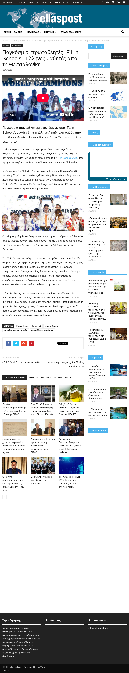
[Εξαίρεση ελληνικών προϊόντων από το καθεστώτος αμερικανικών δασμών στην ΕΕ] (118, 308)
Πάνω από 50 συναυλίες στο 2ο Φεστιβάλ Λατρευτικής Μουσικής (95, 201)
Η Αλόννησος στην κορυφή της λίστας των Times (97, 412)
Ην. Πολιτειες (17, 45)
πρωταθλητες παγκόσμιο (42, 330)
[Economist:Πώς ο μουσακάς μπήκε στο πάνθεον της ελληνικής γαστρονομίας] (118, 285)
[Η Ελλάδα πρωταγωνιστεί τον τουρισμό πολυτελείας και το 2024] (118, 370)
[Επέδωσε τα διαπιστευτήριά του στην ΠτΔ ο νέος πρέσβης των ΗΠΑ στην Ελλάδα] (14, 393)
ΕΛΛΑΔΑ (21, 2)
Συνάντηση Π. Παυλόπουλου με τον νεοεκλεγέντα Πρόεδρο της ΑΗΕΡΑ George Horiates (70, 446)
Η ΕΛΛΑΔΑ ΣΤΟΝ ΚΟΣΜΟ (70, 32)
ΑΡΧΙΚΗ (7, 32)
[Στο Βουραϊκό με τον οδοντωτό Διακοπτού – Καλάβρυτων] (118, 393)
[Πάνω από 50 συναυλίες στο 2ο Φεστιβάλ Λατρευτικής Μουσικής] (118, 199)
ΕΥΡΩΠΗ (31, 2)
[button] (123, 32)
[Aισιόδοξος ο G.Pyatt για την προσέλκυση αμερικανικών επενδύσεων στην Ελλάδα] (43, 427)
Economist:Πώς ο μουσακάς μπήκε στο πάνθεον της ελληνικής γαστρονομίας (97, 286)
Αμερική (6, 45)
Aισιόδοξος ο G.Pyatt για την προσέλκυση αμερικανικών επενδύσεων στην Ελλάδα (43, 446)
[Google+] (107, 2)
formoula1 (36, 326)
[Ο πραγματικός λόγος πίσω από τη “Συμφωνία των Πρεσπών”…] (118, 112)
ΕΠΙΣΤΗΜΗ (49, 32)
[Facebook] (101, 2)
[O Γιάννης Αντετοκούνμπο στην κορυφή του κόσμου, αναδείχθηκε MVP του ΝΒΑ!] (14, 465)
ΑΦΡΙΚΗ (58, 2)
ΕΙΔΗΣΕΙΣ (18, 32)
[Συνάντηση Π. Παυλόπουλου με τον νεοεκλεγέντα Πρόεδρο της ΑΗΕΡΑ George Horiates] (71, 427)
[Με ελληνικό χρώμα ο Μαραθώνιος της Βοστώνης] (43, 465)
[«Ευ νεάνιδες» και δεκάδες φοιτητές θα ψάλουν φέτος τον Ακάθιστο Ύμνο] (118, 222)
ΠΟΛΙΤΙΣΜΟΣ (33, 32)
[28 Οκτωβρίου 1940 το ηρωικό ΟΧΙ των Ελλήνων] (118, 78)
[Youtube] (124, 2)
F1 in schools (22, 326)
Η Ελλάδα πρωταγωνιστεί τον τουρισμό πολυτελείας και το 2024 (96, 372)
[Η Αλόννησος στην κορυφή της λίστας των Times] (118, 413)
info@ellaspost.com (98, 628)
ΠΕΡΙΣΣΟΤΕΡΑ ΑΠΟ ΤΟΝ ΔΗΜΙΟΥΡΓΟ (50, 377)
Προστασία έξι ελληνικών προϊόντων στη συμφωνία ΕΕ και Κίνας (97, 335)
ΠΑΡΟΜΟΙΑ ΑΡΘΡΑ (14, 377)
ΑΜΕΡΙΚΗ (45, 2)
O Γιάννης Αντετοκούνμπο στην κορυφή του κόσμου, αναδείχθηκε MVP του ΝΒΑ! (13, 484)
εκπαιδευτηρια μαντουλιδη (15, 330)
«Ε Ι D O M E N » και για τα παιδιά (21, 362)
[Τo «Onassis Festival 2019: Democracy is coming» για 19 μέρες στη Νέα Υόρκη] (71, 465)
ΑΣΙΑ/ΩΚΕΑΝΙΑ (73, 2)
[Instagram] (113, 2)
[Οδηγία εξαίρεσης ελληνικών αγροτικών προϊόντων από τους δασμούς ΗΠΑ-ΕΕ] (71, 393)
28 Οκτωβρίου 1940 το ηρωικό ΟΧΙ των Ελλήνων (97, 76)
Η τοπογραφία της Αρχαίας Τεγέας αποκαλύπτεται (65, 364)
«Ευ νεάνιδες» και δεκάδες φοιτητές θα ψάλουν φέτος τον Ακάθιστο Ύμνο (97, 224)
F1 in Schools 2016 (67, 157)
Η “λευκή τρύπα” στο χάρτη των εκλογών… (97, 93)
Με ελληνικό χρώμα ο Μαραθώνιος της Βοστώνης (41, 480)
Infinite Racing (51, 326)
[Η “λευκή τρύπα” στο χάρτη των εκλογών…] (118, 95)
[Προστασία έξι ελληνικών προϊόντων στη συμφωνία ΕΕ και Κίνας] (118, 334)
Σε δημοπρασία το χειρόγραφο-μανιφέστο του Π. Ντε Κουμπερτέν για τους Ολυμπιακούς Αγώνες (13, 446)
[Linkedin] (118, 2)
